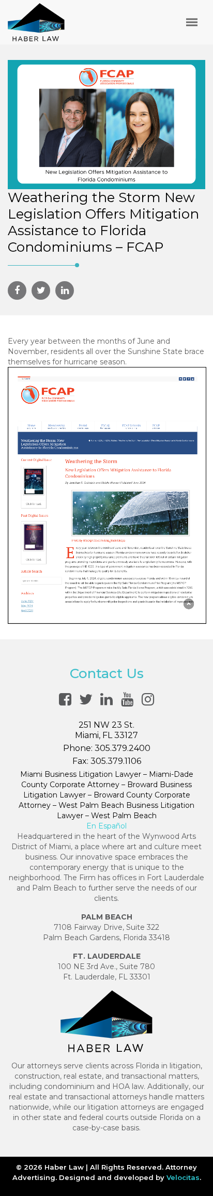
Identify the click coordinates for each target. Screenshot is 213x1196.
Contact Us (107, 673)
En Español (106, 826)
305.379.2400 (122, 748)
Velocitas (183, 1177)
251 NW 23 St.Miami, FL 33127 (106, 730)
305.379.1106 (115, 761)
